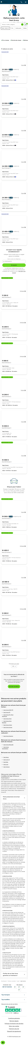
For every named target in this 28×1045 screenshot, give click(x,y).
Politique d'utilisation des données (14, 1023)
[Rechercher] (22, 24)
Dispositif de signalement (14, 1031)
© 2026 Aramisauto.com (14, 1036)
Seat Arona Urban (7, 725)
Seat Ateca (6, 757)
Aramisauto (4, 981)
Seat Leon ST (6, 759)
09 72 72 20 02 (7, 987)
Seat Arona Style (7, 718)
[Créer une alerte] (3, 1042)
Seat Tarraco (6, 767)
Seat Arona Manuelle (8, 744)
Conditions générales (14, 1018)
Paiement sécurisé (14, 1029)
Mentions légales (14, 1021)
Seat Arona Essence (8, 736)
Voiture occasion (12, 981)
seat (18, 981)
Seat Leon (5, 764)
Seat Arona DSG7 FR (8, 710)
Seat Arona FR (6, 712)
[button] (8, 28)
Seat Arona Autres (7, 727)
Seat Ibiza (5, 762)
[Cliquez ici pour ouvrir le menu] (25, 2)
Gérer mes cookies (14, 1026)
